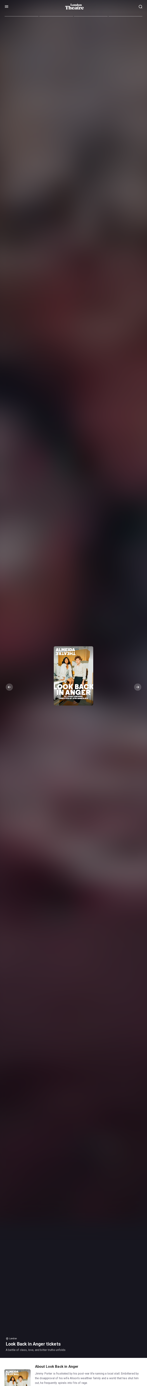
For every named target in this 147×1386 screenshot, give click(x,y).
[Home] (74, 6)
